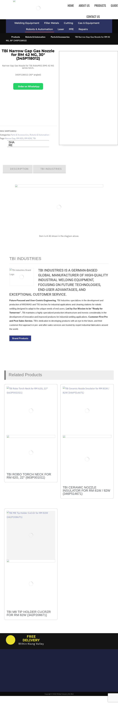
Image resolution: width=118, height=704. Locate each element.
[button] (19, 143)
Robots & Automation (39, 134)
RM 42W (28, 138)
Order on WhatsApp (28, 86)
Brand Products (20, 338)
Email (9, 664)
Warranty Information (57, 672)
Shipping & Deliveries (57, 668)
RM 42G (19, 138)
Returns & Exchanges (57, 663)
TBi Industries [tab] (51, 169)
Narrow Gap (10, 138)
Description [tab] (19, 169)
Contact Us (52, 676)
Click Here (28, 114)
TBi (34, 138)
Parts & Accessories (20, 134)
